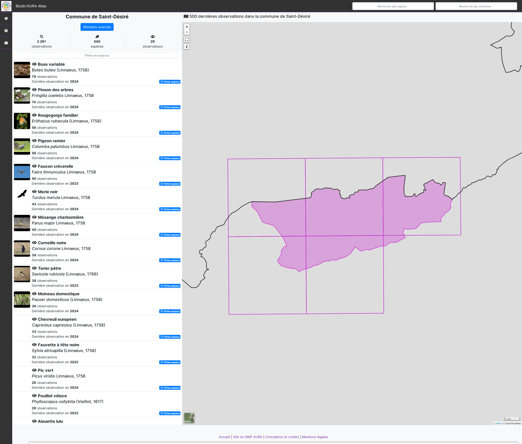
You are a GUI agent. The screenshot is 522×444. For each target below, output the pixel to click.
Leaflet (497, 423)
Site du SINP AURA (248, 437)
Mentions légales (315, 437)
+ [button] (187, 26)
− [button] (187, 32)
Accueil (225, 437)
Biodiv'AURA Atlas (31, 6)
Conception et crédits (282, 437)
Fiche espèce (171, 81)
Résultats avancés (97, 27)
